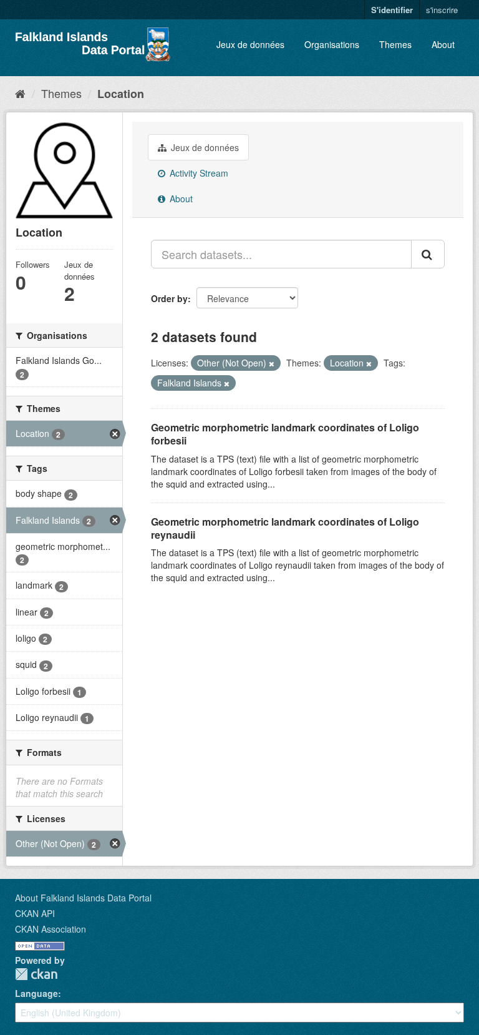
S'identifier (392, 10)
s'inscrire (442, 10)
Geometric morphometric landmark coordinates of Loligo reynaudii (285, 528)
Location (120, 94)
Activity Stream (197, 173)
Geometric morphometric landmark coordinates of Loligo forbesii (285, 434)
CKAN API (35, 913)
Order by (169, 298)
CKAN (36, 974)
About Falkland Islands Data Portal (83, 897)
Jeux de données (250, 44)
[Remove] (271, 363)
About (443, 44)
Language (36, 993)
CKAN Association (50, 929)
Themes (395, 44)
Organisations (331, 44)
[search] (428, 254)
